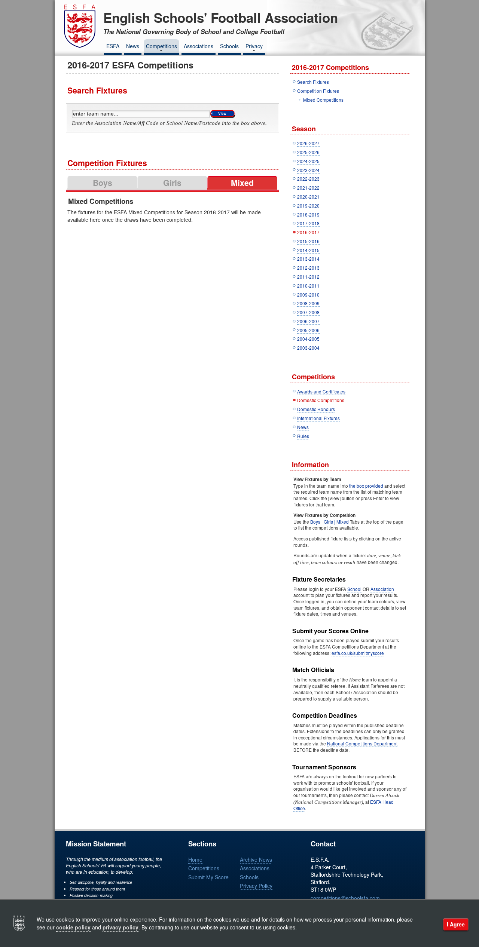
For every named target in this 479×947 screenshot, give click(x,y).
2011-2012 (308, 276)
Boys (102, 183)
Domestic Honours (316, 409)
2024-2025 (308, 161)
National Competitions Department (362, 743)
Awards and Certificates (321, 391)
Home (195, 859)
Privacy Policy (256, 885)
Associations (198, 46)
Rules (303, 436)
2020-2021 (308, 196)
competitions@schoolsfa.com (345, 898)
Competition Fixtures (318, 91)
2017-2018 (308, 223)
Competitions (161, 46)
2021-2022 (308, 187)
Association (382, 589)
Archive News (256, 859)
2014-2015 (308, 250)
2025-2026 (308, 152)
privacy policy (120, 927)
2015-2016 (308, 241)
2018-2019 (308, 214)
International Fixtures (318, 418)
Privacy (254, 46)
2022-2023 (308, 178)
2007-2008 (308, 312)
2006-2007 (308, 321)
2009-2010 (308, 294)
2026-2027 (308, 143)
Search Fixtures (313, 82)
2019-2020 (308, 205)
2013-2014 (308, 258)
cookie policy (73, 927)
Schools (229, 46)
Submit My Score (208, 877)
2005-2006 (308, 330)
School (354, 589)
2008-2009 (308, 303)
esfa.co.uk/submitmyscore (358, 653)
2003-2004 (308, 347)
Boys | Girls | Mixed (329, 521)
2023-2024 (308, 170)
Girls (172, 183)
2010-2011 (308, 285)
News (132, 46)
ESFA (112, 46)
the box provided (366, 485)
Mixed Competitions (323, 99)
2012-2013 (308, 267)
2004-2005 (308, 338)
